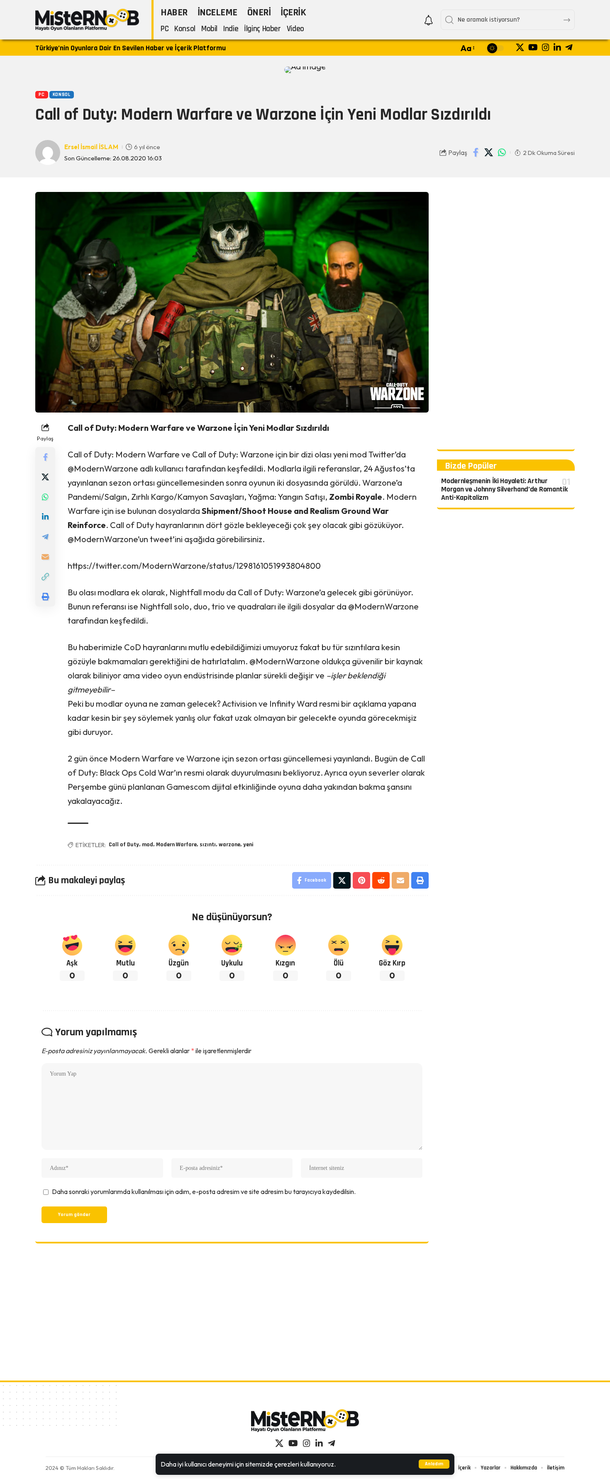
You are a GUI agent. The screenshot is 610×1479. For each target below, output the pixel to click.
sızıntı (208, 844)
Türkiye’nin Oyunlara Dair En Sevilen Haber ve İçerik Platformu (130, 48)
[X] (520, 47)
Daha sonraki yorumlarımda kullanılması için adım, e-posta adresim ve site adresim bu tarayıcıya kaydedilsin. (204, 1191)
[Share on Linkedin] (45, 517)
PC (41, 94)
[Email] (45, 557)
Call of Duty (124, 844)
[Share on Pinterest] (361, 880)
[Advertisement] (506, 316)
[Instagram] (545, 47)
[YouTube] (533, 47)
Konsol (62, 94)
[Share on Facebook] (476, 152)
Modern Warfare (176, 844)
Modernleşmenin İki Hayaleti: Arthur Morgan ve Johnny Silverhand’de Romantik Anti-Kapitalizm (504, 489)
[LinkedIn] (557, 47)
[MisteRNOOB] (305, 1420)
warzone (229, 844)
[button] (434, 1464)
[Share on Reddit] (381, 880)
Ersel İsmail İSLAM (91, 147)
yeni (248, 844)
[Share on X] (489, 152)
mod (147, 844)
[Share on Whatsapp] (502, 152)
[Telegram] (569, 47)
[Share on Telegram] (45, 537)
